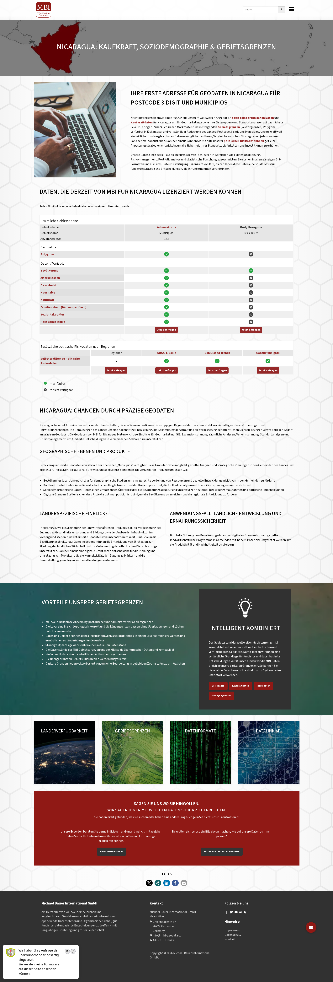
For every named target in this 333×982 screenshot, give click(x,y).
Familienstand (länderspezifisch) (63, 307)
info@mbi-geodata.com (168, 935)
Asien (63, 739)
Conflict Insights (268, 353)
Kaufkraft (47, 300)
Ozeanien (75, 739)
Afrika (44, 744)
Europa (45, 735)
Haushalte (47, 292)
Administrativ (166, 227)
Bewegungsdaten (221, 695)
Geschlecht (48, 285)
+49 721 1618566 (163, 940)
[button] (149, 883)
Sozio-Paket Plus (52, 314)
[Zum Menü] (291, 9)
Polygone (47, 254)
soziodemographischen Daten (253, 118)
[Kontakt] (311, 927)
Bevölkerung (49, 270)
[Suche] (281, 9)
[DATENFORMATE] (200, 753)
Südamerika (48, 739)
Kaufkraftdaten (142, 122)
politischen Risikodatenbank (244, 141)
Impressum (232, 930)
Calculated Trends (217, 353)
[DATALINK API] (268, 753)
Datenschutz (233, 935)
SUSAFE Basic (166, 353)
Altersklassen (50, 278)
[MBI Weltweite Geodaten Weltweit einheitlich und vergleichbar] (44, 10)
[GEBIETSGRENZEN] (132, 753)
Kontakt (230, 939)
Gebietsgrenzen (229, 127)
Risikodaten (263, 686)
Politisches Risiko (53, 322)
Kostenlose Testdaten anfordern (222, 851)
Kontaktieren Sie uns (111, 851)
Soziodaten (218, 686)
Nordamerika (62, 735)
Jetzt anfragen (166, 330)
